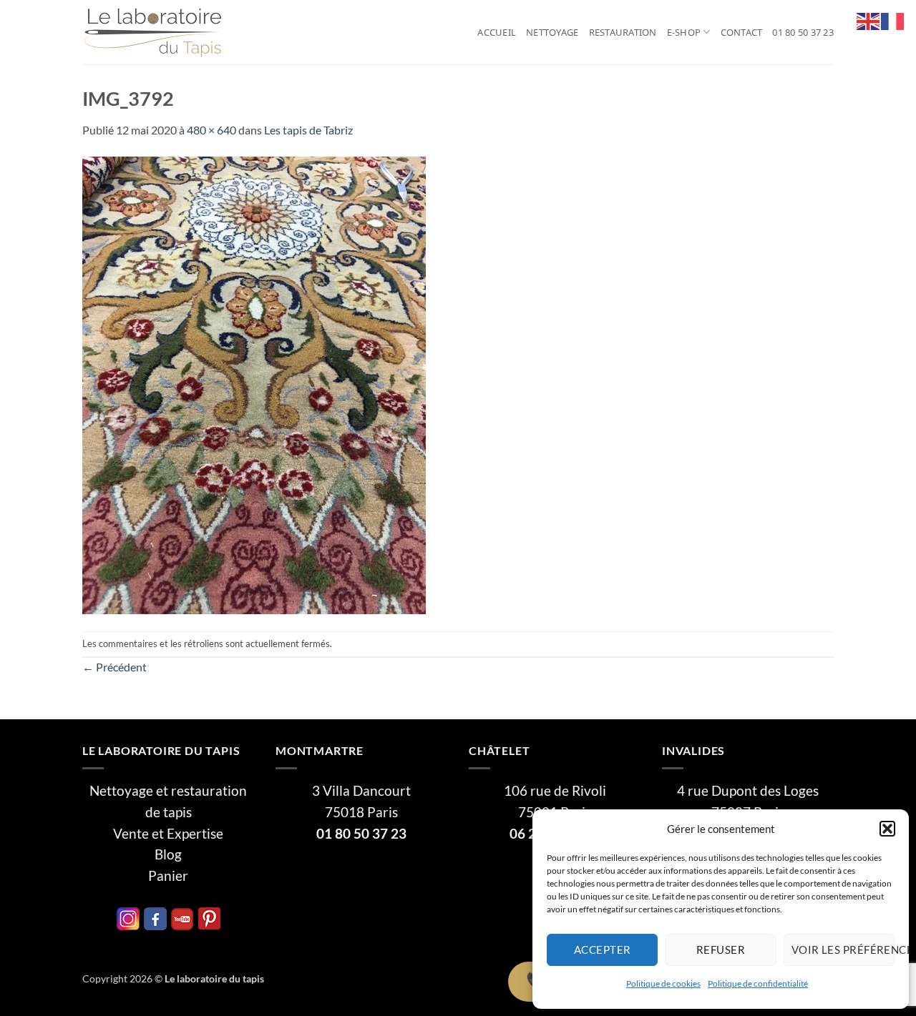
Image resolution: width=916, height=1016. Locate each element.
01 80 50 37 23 (803, 32)
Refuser (720, 949)
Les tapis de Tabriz (308, 130)
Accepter (602, 949)
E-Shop (684, 32)
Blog (168, 854)
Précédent (114, 667)
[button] (887, 829)
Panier (168, 876)
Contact (742, 32)
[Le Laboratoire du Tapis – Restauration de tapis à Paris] (153, 32)
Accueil (496, 32)
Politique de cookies (663, 983)
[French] (893, 19)
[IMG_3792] (254, 383)
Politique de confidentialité (758, 983)
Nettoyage (552, 32)
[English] (869, 19)
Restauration (623, 32)
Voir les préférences (843, 949)
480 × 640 (211, 130)
